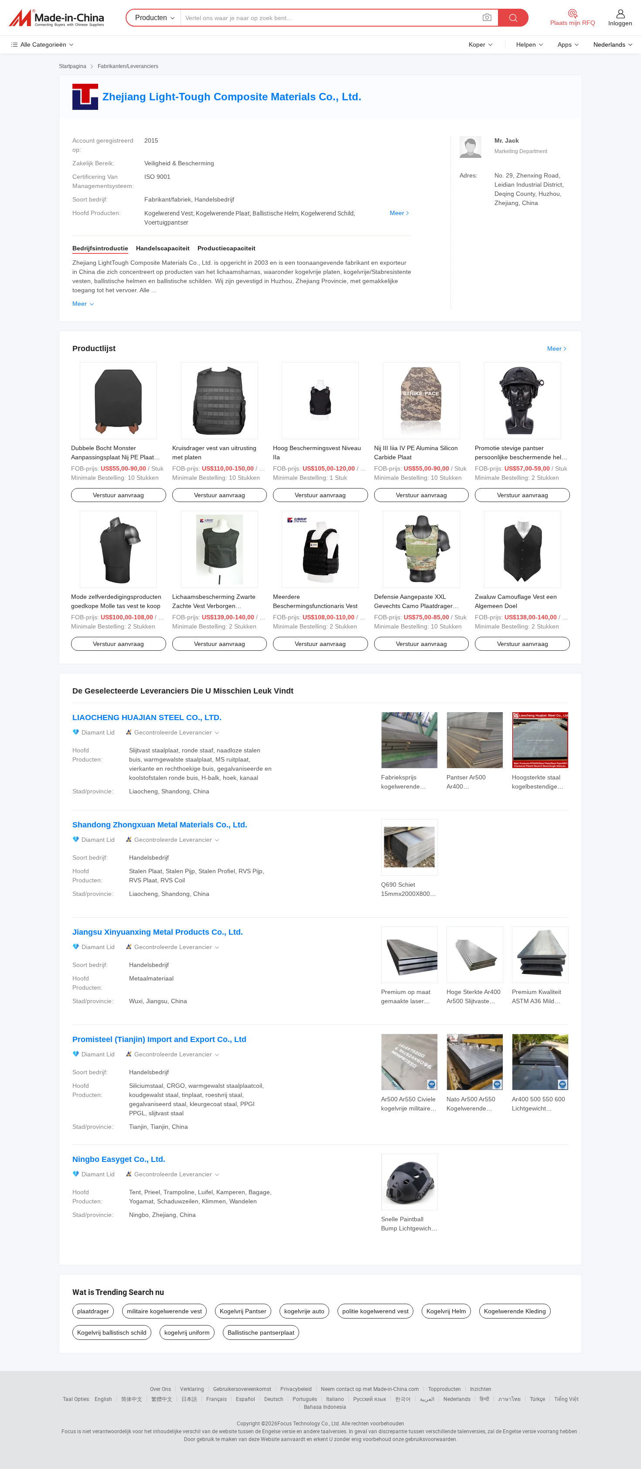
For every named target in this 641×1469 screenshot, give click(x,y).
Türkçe (537, 1398)
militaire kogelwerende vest (164, 1311)
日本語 (189, 1398)
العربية (427, 1398)
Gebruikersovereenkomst (242, 1388)
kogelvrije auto (304, 1311)
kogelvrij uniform (187, 1332)
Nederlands (457, 1398)
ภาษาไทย (509, 1398)
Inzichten (480, 1388)
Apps (565, 44)
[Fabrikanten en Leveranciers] (56, 18)
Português (305, 1398)
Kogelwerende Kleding (515, 1311)
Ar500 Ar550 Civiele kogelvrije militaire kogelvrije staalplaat (408, 1108)
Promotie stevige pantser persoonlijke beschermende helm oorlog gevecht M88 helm (520, 457)
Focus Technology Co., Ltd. (308, 1423)
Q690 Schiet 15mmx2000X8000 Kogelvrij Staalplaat (407, 893)
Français (216, 1398)
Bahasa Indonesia (325, 1406)
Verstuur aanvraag (118, 495)
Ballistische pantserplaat (261, 1332)
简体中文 (131, 1398)
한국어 (403, 1398)
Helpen (526, 44)
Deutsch (273, 1398)
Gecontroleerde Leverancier (177, 732)
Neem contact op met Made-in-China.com (370, 1388)
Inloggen (620, 23)
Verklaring (192, 1388)
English (103, 1398)
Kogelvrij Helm (446, 1311)
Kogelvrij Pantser (243, 1311)
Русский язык (369, 1398)
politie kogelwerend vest (375, 1311)
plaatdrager (93, 1311)
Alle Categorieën (43, 44)
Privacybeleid (296, 1388)
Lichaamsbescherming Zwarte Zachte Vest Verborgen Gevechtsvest (214, 605)
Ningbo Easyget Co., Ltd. (118, 1159)
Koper (477, 44)
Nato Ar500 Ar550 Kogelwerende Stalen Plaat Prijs (471, 1108)
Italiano (335, 1398)
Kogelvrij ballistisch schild (112, 1332)
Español (245, 1398)
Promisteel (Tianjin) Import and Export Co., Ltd (159, 1039)
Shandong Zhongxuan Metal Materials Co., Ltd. (159, 824)
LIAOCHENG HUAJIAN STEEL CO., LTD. (147, 717)
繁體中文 (161, 1398)
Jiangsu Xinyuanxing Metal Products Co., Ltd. (157, 932)
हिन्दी (484, 1398)
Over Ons (160, 1388)
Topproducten (444, 1388)
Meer (397, 212)
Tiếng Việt (566, 1398)
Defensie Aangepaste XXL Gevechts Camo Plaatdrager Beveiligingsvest (413, 605)
